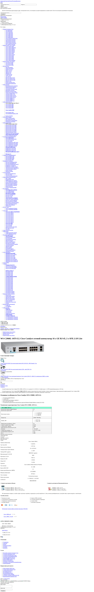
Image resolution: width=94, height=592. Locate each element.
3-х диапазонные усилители (12, 318)
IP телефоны (5, 188)
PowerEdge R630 (9, 286)
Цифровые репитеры (10, 313)
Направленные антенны (11, 87)
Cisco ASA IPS (9, 225)
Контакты (18, 1)
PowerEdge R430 (9, 282)
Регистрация (3, 16)
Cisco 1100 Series (9, 32)
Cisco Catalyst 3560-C (10, 52)
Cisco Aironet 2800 (9, 105)
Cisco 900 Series (9, 31)
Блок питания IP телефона (11, 201)
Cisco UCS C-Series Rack (11, 266)
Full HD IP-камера (9, 248)
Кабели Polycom (9, 186)
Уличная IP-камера (10, 251)
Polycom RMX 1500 (10, 156)
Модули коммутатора (10, 77)
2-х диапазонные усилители (12, 317)
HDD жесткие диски (10, 298)
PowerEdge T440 (9, 275)
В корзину (4, 364)
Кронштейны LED (10, 179)
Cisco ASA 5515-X (10, 216)
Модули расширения (10, 299)
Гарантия (7, 1)
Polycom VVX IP (9, 195)
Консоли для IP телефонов (11, 200)
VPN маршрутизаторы (10, 40)
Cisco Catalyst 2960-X (10, 50)
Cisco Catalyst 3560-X (10, 51)
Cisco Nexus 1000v (10, 65)
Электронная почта (5, 4)
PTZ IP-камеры (9, 238)
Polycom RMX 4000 (10, 158)
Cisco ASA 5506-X (10, 212)
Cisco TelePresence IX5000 (11, 145)
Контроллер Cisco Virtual (11, 132)
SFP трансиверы (9, 67)
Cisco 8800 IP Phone (10, 192)
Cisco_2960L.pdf (7, 514)
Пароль (22, 4)
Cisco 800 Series (9, 30)
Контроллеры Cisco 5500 (11, 127)
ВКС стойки (8, 178)
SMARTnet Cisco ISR (10, 255)
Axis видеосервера (10, 245)
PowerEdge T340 (9, 273)
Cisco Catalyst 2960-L (10, 48)
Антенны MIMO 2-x (10, 98)
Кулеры (7, 303)
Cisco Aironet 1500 (9, 112)
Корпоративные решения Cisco (10, 576)
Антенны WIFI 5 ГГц (10, 93)
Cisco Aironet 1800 (9, 104)
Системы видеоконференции (9, 136)
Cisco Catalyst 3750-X (10, 54)
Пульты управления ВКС (11, 187)
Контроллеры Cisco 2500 (11, 125)
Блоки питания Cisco (10, 82)
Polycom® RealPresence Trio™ (12, 164)
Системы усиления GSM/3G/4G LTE (11, 575)
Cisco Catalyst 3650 (10, 53)
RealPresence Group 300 (11, 148)
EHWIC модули (9, 69)
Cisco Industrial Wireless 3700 (12, 113)
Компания (3, 1)
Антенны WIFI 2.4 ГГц (11, 95)
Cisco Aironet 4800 (9, 107)
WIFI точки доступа (7, 102)
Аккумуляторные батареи (11, 203)
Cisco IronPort (6, 262)
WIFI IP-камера (9, 246)
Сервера (5, 263)
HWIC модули (9, 70)
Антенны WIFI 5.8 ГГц (11, 97)
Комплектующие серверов (9, 293)
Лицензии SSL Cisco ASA (11, 226)
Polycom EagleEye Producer (11, 184)
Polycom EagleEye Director (11, 185)
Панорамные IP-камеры (11, 239)
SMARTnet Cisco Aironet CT (12, 260)
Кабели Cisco (8, 81)
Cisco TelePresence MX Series (12, 142)
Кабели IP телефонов (10, 204)
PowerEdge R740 (9, 290)
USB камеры (8, 206)
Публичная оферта (7, 545)
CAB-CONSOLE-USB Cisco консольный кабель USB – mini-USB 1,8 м (16, 369)
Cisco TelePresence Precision (11, 181)
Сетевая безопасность (8, 570)
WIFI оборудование (7, 117)
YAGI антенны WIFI (10, 88)
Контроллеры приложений (9, 304)
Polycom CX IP (9, 196)
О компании (5, 542)
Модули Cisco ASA (10, 228)
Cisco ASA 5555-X (10, 221)
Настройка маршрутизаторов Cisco (10, 552)
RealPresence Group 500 (11, 149)
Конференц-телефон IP (11, 165)
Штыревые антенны (10, 90)
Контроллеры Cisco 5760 (11, 128)
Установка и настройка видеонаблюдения (12, 562)
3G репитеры (8, 311)
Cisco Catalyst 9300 (10, 56)
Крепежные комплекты (11, 83)
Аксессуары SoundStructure (11, 176)
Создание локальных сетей (9, 554)
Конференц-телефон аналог (12, 166)
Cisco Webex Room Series (11, 139)
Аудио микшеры (6, 172)
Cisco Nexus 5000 (9, 63)
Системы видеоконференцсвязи (10, 556)
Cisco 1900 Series (9, 33)
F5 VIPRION (8, 306)
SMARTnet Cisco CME (10, 258)
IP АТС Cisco (6, 207)
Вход (2, 2)
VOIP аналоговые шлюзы (11, 232)
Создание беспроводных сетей (9, 555)
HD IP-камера (9, 247)
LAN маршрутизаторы (10, 39)
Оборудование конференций (9, 177)
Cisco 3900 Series (9, 36)
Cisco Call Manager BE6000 (11, 209)
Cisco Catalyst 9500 (10, 59)
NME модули (8, 71)
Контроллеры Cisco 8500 (11, 129)
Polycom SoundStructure (11, 173)
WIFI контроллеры (7, 122)
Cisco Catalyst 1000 (10, 46)
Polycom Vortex (9, 174)
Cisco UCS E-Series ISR (11, 268)
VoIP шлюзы (5, 231)
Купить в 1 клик (4, 385)
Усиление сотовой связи (8, 561)
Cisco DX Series (9, 141)
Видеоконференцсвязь (8, 573)
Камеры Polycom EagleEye (11, 182)
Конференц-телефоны (8, 160)
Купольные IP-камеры (10, 237)
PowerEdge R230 (9, 277)
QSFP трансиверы (9, 68)
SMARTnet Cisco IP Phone (11, 259)
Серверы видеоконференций (9, 155)
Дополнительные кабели (11, 169)
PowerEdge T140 (9, 271)
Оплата (10, 1)
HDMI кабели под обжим (11, 180)
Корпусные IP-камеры (10, 241)
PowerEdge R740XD (10, 292)
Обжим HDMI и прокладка (9, 558)
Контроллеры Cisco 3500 (11, 126)
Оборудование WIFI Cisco (8, 568)
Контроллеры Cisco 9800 (11, 130)
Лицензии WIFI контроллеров (12, 133)
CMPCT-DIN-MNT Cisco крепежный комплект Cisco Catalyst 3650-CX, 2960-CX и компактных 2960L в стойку (25, 376)
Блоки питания (9, 170)
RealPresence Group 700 (11, 150)
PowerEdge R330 (9, 280)
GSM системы (6, 307)
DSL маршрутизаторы (10, 44)
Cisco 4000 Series (9, 37)
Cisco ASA (5, 210)
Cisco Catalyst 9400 (10, 58)
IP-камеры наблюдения (8, 234)
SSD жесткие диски (10, 297)
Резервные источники (10, 121)
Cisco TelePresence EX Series (12, 143)
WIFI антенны (6, 84)
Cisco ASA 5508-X (10, 214)
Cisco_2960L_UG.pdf (8, 516)
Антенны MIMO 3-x (10, 99)
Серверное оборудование (8, 574)
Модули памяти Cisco (10, 78)
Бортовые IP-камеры (10, 243)
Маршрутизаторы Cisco (8, 29)
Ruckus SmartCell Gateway (11, 135)
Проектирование (6, 563)
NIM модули (8, 73)
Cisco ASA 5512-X (10, 215)
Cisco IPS (8, 229)
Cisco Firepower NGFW (8, 230)
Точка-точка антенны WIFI (11, 92)
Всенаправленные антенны (12, 85)
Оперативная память (10, 296)
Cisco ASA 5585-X (10, 222)
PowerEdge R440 (9, 283)
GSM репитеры (9, 310)
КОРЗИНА (3, 326)
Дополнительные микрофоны (12, 167)
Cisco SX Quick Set (10, 140)
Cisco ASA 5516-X (10, 217)
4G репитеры (8, 312)
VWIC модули (9, 75)
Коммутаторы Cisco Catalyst (9, 45)
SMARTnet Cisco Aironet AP (12, 261)
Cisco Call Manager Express (11, 208)
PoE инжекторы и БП (10, 119)
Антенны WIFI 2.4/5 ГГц (11, 96)
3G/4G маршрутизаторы (11, 43)
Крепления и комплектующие (12, 202)
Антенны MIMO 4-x (10, 100)
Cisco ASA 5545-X (10, 219)
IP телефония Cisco (7, 571)
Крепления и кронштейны (11, 120)
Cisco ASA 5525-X (10, 218)
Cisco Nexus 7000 (9, 62)
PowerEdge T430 (9, 274)
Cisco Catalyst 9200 (10, 55)
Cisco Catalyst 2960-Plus (11, 47)
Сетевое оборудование (14, 328)
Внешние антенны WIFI (11, 91)
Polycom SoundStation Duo (11, 162)
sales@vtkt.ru (5, 530)
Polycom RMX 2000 (10, 157)
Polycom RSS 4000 (10, 159)
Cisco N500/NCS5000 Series (12, 38)
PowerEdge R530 (9, 284)
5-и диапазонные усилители (12, 319)
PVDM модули (9, 74)
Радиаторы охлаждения (11, 301)
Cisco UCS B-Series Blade (11, 267)
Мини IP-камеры (9, 240)
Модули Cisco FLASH (10, 80)
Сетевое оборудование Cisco (9, 569)
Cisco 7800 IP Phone (10, 191)
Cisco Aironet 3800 (9, 106)
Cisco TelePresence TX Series (12, 144)
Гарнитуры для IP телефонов (12, 199)
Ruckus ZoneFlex (9, 115)
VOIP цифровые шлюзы (11, 233)
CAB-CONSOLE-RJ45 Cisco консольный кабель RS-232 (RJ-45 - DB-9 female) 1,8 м (19, 363)
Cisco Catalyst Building (10, 60)
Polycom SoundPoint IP (10, 194)
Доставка (14, 1)
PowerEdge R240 (9, 278)
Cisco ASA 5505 (9, 224)
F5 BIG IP (8, 305)
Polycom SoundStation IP (11, 163)
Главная (2, 328)
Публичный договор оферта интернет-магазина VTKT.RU (15, 508)
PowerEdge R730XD (10, 291)
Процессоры (8, 295)
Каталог (7, 328)
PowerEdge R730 (9, 289)
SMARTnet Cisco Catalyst (11, 254)
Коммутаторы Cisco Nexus (9, 61)
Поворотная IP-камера (10, 249)
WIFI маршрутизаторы (10, 41)
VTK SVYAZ (7, 578)
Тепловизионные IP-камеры (12, 244)
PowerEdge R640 (9, 288)
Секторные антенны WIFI (11, 89)
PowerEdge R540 (9, 285)
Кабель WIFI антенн (10, 118)
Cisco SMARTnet (6, 252)
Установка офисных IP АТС (9, 557)
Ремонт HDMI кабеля (7, 559)
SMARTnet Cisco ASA (10, 256)
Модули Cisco (6, 66)
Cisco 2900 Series (9, 35)
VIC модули (8, 76)
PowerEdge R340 (9, 281)
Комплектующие (9, 171)
